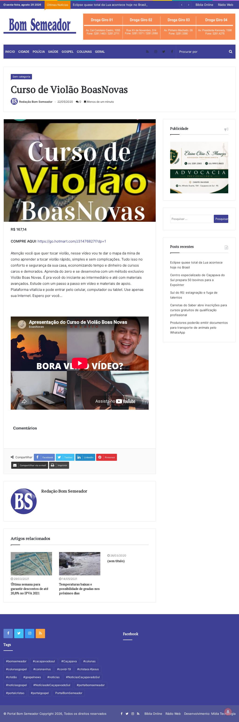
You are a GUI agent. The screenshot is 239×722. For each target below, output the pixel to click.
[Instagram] (155, 52)
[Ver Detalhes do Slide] (159, 27)
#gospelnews (32, 677)
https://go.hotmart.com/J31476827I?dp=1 (72, 241)
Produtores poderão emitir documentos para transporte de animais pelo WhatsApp (199, 327)
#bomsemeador (16, 661)
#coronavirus (42, 669)
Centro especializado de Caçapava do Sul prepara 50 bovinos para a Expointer (197, 280)
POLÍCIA (39, 51)
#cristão (11, 677)
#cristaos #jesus (88, 669)
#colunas (89, 661)
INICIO (10, 51)
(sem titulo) (116, 561)
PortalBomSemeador (68, 693)
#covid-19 (64, 669)
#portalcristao (15, 693)
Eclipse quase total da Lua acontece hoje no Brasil (109, 5)
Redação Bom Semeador (36, 101)
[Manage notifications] (228, 711)
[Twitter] (164, 52)
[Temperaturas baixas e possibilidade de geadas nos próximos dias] (79, 563)
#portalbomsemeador (91, 685)
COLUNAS (84, 51)
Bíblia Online (204, 5)
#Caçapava (69, 661)
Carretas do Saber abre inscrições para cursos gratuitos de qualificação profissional (198, 310)
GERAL (100, 51)
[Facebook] (172, 52)
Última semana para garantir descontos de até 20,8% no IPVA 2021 (29, 588)
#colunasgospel (16, 669)
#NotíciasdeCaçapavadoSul (51, 685)
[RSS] (147, 52)
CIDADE (23, 51)
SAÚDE (53, 51)
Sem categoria (21, 76)
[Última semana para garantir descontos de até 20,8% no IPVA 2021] (31, 563)
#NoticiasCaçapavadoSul (83, 677)
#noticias (53, 677)
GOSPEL (68, 51)
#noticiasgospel (16, 685)
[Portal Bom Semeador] (40, 26)
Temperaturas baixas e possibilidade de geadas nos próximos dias (79, 588)
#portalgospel (40, 693)
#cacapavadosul (44, 661)
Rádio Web (225, 5)
